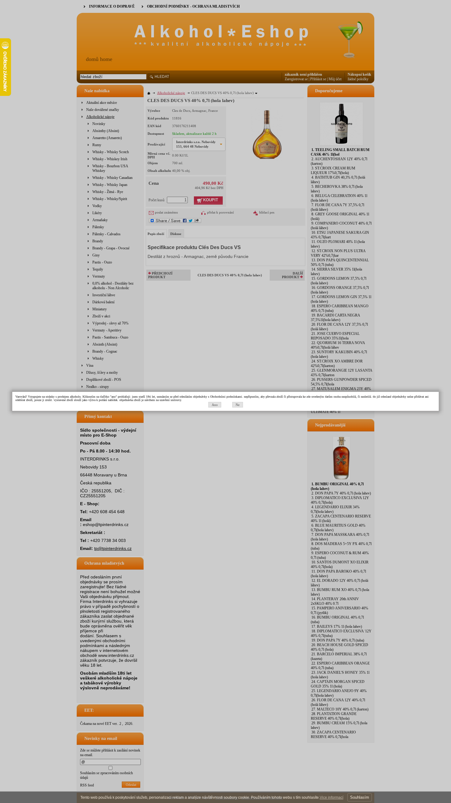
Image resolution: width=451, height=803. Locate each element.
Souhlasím (359, 797)
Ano (215, 405)
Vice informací (331, 797)
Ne (238, 405)
